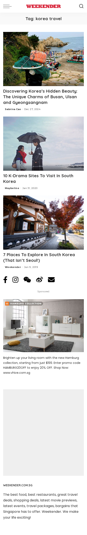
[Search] (81, 6)
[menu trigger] (8, 6)
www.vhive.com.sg (16, 373)
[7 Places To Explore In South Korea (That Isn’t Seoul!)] (43, 222)
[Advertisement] (43, 432)
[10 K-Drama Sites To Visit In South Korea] (43, 144)
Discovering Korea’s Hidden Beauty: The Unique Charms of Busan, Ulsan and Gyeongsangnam (40, 96)
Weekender (13, 267)
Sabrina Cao (13, 109)
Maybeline (12, 188)
